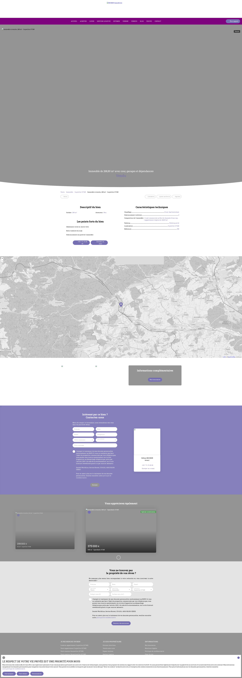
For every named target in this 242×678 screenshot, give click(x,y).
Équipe (149, 21)
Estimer (116, 21)
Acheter (83, 21)
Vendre (125, 21)
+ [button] (2, 258)
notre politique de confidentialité (13, 669)
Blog (142, 21)
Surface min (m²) (118, 594)
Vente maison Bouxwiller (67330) (71, 651)
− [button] (2, 261)
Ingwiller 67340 (80, 192)
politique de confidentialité (106, 617)
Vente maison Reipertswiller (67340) (73, 654)
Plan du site (149, 654)
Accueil (74, 21)
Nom (98, 429)
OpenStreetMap (231, 357)
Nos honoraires (150, 645)
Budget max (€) (95, 594)
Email (76, 434)
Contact (158, 21)
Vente (62, 192)
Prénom (77, 429)
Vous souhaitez (100, 439)
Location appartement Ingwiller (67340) (74, 645)
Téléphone (101, 434)
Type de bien (115, 588)
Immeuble (69, 192)
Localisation (137, 588)
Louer (91, 21)
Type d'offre (93, 588)
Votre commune (79, 440)
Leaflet (224, 357)
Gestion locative (104, 21)
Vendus (134, 21)
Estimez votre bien (109, 645)
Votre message (79, 445)
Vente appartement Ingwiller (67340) (73, 648)
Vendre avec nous (109, 648)
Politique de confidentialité (154, 651)
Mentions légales (151, 648)
